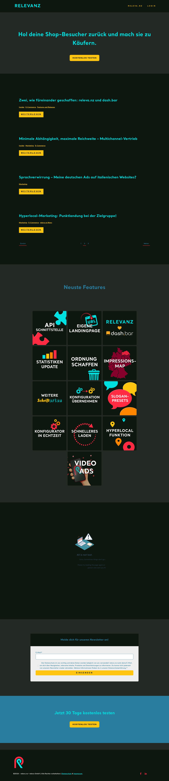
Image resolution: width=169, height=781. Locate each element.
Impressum (78, 774)
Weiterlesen (31, 114)
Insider (21, 107)
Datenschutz (67, 774)
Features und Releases (46, 107)
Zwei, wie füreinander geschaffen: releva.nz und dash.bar (68, 100)
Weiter (146, 243)
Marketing (30, 146)
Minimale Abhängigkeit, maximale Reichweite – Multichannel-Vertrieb (78, 139)
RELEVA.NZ (135, 6)
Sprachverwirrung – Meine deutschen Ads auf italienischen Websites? (77, 177)
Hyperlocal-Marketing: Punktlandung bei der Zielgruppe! (68, 216)
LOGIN (151, 6)
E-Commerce (31, 107)
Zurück (23, 243)
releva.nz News (46, 223)
